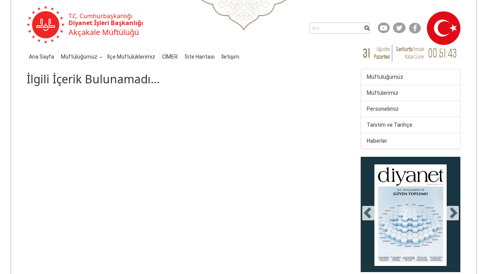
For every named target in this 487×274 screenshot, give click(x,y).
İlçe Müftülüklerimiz (131, 57)
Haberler (377, 141)
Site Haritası (200, 57)
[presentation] (368, 213)
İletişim (230, 57)
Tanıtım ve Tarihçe (389, 125)
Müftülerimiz (382, 93)
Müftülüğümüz (79, 57)
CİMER (170, 57)
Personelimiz (383, 109)
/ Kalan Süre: (410, 52)
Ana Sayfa (41, 57)
